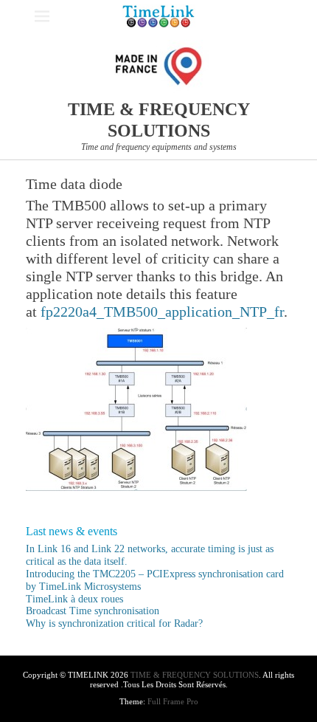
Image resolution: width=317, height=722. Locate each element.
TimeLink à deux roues (74, 599)
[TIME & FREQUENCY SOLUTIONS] (158, 16)
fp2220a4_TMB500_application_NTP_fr (162, 311)
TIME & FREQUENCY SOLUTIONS (194, 674)
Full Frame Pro (172, 701)
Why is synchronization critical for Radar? (114, 623)
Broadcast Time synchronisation (92, 610)
